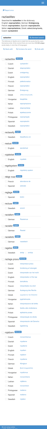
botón (22, 197)
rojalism (23, 399)
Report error (9, 10)
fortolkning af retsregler (28, 268)
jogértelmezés (25, 299)
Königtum (23, 363)
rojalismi (23, 354)
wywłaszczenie (25, 112)
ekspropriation (25, 68)
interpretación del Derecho (29, 321)
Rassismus (24, 219)
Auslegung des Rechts (28, 290)
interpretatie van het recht (29, 272)
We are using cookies (8, 427)
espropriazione (25, 103)
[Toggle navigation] (42, 3)
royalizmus (24, 372)
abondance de (25, 181)
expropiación (24, 121)
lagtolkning (24, 326)
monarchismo (25, 377)
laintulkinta (24, 281)
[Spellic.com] (6, 3)
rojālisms (23, 381)
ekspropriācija (25, 108)
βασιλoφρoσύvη (26, 368)
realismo (23, 390)
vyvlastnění (24, 63)
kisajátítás (23, 99)
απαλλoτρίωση (26, 94)
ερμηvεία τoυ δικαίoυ (28, 295)
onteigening (24, 72)
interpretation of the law (28, 277)
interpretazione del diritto (29, 303)
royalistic (23, 159)
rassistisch (24, 241)
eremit (22, 208)
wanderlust (24, 148)
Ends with (40, 49)
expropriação (25, 117)
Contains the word (24, 49)
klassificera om (25, 137)
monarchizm (24, 386)
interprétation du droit (28, 286)
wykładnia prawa (26, 312)
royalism (23, 350)
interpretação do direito (28, 317)
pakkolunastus (25, 81)
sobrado (23, 186)
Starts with (9, 49)
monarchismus (25, 337)
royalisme (23, 341)
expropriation (25, 77)
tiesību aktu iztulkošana (28, 308)
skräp (22, 252)
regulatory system (26, 170)
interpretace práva (26, 263)
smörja (30, 252)
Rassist (22, 230)
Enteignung (24, 90)
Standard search (37, 37)
